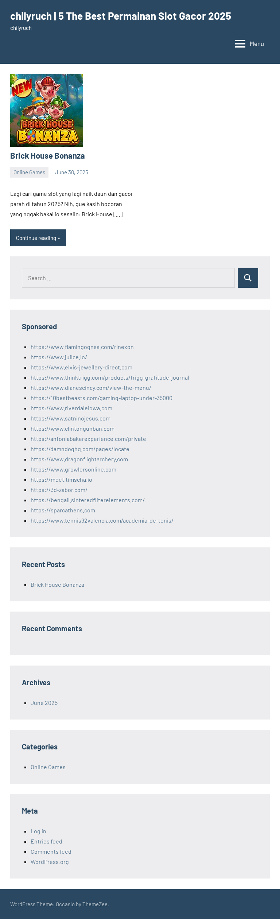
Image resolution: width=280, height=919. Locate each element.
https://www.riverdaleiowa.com (71, 407)
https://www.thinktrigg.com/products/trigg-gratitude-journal (110, 377)
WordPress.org (50, 861)
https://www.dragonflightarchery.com (79, 458)
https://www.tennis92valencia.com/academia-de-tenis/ (102, 520)
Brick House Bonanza (47, 155)
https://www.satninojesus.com (70, 418)
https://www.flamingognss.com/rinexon (82, 346)
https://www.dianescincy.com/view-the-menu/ (91, 387)
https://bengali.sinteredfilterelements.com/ (88, 499)
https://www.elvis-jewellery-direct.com (81, 367)
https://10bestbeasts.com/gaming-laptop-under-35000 (101, 397)
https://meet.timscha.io (61, 479)
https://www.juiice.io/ (59, 356)
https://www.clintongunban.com (72, 428)
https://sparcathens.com (63, 510)
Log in (38, 830)
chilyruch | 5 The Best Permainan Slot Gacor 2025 (120, 15)
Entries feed (46, 841)
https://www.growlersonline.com (73, 469)
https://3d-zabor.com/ (59, 489)
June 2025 (44, 702)
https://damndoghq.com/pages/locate (80, 448)
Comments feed (51, 851)
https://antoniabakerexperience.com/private (88, 438)
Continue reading (36, 237)
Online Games (29, 172)
